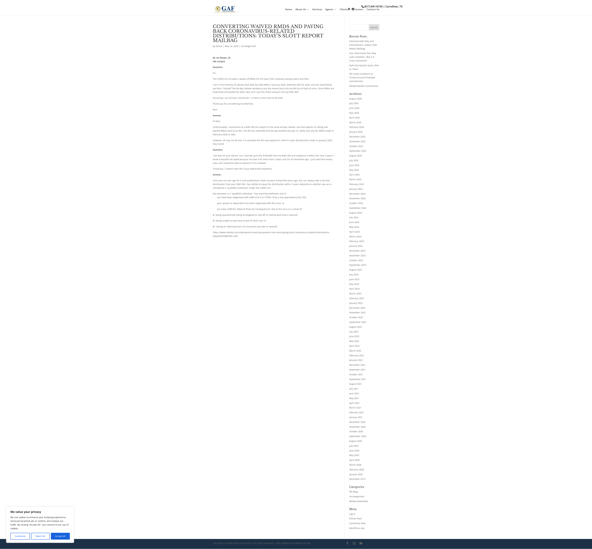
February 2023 (356, 298)
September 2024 (357, 207)
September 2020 (357, 436)
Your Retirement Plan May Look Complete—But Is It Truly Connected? (362, 57)
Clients (344, 9)
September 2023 (357, 264)
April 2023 (354, 288)
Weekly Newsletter (358, 501)
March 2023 (355, 293)
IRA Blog (353, 491)
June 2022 (354, 336)
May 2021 (354, 398)
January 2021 (356, 417)
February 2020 (356, 469)
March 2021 (355, 407)
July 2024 (353, 217)
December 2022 (357, 307)
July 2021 (353, 388)
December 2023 (357, 250)
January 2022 (356, 360)
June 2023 (354, 279)
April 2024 (354, 231)
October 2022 (356, 317)
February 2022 (356, 355)
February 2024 (356, 241)
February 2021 (356, 412)
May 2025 (354, 169)
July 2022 (353, 331)
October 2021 (356, 374)
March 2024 (355, 236)
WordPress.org (356, 528)
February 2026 (356, 127)
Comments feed (357, 523)
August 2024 (355, 212)
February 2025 (356, 184)
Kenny (219, 46)
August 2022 (355, 326)
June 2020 (354, 450)
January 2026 (356, 131)
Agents (329, 9)
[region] (40, 525)
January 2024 (356, 245)
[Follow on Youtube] (361, 543)
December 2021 (357, 364)
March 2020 (355, 464)
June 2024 (354, 222)
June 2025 (354, 165)
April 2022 (354, 345)
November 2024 (357, 198)
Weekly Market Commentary (363, 85)
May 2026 (354, 112)
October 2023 (356, 260)
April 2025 (354, 174)
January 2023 (356, 303)
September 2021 (357, 379)
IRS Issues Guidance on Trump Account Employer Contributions (362, 77)
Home (288, 9)
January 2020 (356, 474)
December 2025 (357, 136)
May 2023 (354, 284)
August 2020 (355, 441)
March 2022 (355, 350)
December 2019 (357, 478)
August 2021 (355, 383)
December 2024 (357, 193)
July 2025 (353, 160)
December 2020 (357, 422)
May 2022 (354, 341)
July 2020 (353, 445)
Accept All (60, 536)
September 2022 (357, 322)
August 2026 (355, 98)
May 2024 (354, 226)
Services (317, 9)
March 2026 (355, 122)
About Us (300, 9)
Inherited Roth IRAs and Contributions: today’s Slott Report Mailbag (363, 45)
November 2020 (357, 426)
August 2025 (355, 155)
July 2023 (353, 274)
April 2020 (354, 460)
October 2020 (356, 431)
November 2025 (357, 141)
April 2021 (354, 403)
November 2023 (357, 255)
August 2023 (355, 269)
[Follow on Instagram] (354, 543)
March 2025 (355, 179)
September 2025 (357, 150)
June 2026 (354, 108)
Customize (20, 536)
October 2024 (356, 203)
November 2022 (357, 312)
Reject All (40, 536)
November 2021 (357, 369)
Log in (352, 513)
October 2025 (356, 146)
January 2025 (356, 188)
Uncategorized (248, 46)
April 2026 (354, 117)
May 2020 (354, 455)
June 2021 (354, 393)
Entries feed (355, 518)
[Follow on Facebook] (347, 543)
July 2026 (353, 103)
